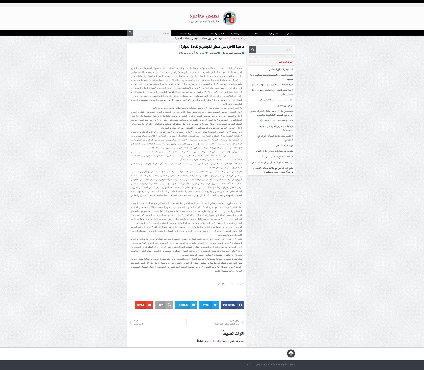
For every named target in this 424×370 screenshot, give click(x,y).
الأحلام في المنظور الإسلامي (281, 69)
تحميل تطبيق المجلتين (191, 33)
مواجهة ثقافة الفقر (284, 145)
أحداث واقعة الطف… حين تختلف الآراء (276, 120)
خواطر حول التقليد (284, 105)
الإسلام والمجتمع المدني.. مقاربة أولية (275, 156)
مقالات (255, 33)
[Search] (130, 33)
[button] (232, 305)
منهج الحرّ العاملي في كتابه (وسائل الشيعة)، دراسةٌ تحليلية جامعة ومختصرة (273, 169)
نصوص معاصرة (238, 33)
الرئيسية (242, 38)
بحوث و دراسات (272, 33)
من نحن (289, 33)
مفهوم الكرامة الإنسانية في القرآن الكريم (274, 150)
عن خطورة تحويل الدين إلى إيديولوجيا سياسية (271, 84)
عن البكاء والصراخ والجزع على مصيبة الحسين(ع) (276, 128)
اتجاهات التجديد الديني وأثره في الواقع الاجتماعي (275, 137)
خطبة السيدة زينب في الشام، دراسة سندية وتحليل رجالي (272, 92)
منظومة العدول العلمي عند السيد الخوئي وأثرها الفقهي (271, 76)
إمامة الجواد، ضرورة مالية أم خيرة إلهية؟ (275, 99)
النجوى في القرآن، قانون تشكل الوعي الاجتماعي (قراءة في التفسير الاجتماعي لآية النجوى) (271, 112)
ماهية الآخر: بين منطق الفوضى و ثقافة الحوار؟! (211, 46)
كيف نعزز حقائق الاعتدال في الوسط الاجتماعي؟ (272, 162)
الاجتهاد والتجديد (216, 33)
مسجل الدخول (220, 341)
